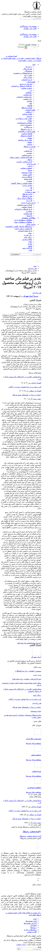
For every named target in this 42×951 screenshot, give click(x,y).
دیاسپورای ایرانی (26, 125)
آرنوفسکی (33, 643)
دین (31, 90)
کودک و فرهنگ (26, 108)
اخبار (35, 919)
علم (30, 103)
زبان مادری (28, 235)
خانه (34, 64)
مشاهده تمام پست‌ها (33, 743)
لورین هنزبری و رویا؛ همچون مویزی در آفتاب (24, 387)
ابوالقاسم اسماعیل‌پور (34, 788)
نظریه (30, 244)
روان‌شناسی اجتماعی (24, 97)
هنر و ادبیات (31, 164)
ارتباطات (29, 112)
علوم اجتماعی (30, 110)
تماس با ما (28, 75)
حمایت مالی (27, 77)
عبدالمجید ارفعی (36, 755)
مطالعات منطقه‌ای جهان (23, 222)
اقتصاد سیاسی (26, 134)
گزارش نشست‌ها (30, 923)
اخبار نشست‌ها (31, 921)
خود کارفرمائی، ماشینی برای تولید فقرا (26, 679)
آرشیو (39, 643)
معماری (29, 181)
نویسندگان (28, 71)
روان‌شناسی (27, 95)
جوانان (29, 121)
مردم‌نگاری (28, 127)
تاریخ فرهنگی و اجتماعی (23, 209)
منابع (30, 242)
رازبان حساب (21, 944)
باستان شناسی (26, 207)
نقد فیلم (20, 643)
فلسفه (29, 105)
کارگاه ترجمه (27, 248)
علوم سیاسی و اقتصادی (27, 131)
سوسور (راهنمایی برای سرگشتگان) (28, 671)
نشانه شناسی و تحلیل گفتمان (21, 183)
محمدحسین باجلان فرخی (33, 739)
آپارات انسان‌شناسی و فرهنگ (30, 836)
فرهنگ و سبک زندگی (24, 198)
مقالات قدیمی (27, 239)
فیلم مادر (26, 643)
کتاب (30, 250)
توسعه (29, 138)
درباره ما (29, 67)
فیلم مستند (28, 179)
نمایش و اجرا (27, 185)
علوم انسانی (31, 82)
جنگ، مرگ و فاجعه (25, 140)
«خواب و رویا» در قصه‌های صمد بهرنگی (26, 395)
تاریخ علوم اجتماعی (25, 231)
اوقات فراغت (27, 114)
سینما (30, 170)
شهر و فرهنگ (27, 196)
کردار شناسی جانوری (24, 162)
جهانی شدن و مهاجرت (24, 118)
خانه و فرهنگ (27, 194)
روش (30, 233)
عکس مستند (27, 175)
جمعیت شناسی (26, 88)
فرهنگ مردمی (27, 177)
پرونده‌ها (34, 927)
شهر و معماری (30, 192)
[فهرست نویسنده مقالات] (36, 655)
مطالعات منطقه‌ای (29, 218)
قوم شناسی (27, 213)
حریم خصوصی (26, 80)
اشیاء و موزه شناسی (24, 205)
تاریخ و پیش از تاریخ (28, 203)
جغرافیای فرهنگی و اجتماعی (21, 86)
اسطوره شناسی (26, 168)
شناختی (29, 101)
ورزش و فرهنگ (26, 129)
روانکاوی (29, 92)
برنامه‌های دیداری (30, 930)
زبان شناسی (27, 99)
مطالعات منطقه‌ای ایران (23, 220)
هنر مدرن (28, 190)
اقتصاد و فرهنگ (26, 136)
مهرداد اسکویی (36, 771)
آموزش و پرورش (25, 84)
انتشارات (33, 925)
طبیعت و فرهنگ (30, 146)
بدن (30, 149)
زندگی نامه (28, 237)
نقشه (30, 246)
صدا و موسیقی (26, 172)
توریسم (29, 116)
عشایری (29, 211)
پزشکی (29, 159)
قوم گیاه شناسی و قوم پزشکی (20, 157)
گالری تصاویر (32, 932)
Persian (21, 47)
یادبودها (29, 216)
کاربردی (29, 200)
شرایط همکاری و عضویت (22, 73)
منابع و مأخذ (31, 224)
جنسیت (29, 153)
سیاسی (29, 144)
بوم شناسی (28, 151)
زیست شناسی (27, 155)
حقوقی (29, 142)
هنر (31, 188)
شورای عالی (27, 69)
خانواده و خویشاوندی (24, 123)
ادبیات (30, 166)
